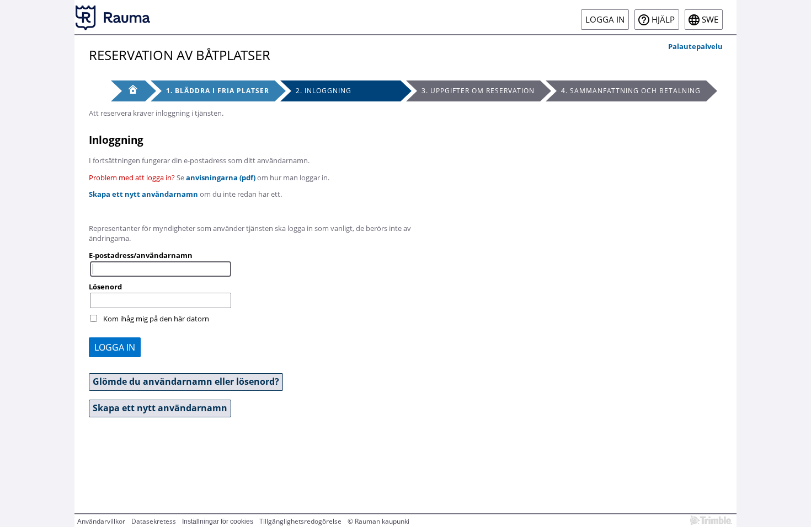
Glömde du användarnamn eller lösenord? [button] (186, 381)
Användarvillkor (101, 521)
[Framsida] (128, 90)
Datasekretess (153, 521)
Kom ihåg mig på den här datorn (156, 319)
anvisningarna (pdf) (220, 177)
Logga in (605, 19)
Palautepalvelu (695, 46)
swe (710, 19)
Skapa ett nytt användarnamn (143, 194)
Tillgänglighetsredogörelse (300, 521)
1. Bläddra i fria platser (217, 90)
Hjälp (663, 19)
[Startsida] (113, 17)
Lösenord (105, 287)
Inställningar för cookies (217, 521)
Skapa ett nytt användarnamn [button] (160, 408)
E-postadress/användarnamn (141, 255)
